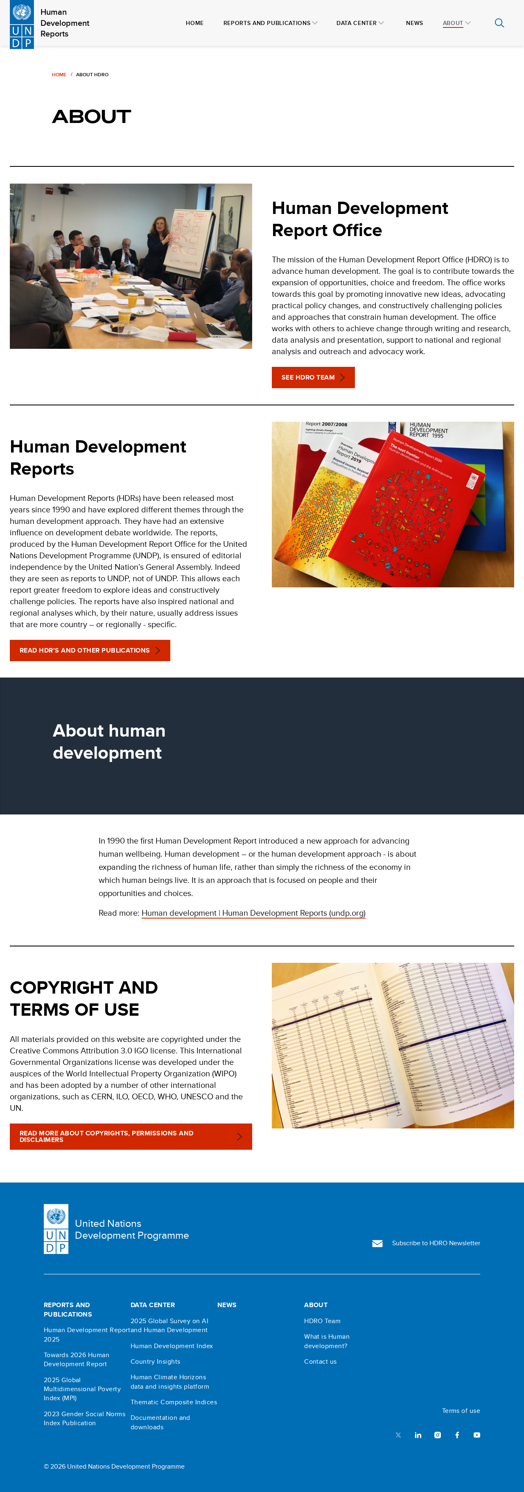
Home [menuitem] (195, 23)
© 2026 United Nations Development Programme (114, 1466)
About (316, 1305)
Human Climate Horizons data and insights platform (170, 1382)
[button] (313, 377)
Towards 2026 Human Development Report (77, 1360)
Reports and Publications (68, 1310)
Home (59, 74)
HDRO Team (322, 1321)
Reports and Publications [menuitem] (267, 23)
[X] (398, 1434)
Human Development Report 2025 (87, 1335)
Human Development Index (172, 1346)
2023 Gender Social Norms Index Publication (85, 1419)
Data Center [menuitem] (357, 23)
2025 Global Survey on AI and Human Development (170, 1326)
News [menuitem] (414, 23)
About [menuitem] (453, 23)
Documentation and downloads (160, 1422)
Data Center (153, 1305)
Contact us (320, 1361)
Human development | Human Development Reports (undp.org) (254, 913)
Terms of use (461, 1411)
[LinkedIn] (418, 1434)
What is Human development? (327, 1341)
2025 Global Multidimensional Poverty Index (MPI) (82, 1389)
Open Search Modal (499, 23)
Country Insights (156, 1361)
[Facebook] (457, 1434)
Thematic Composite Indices (174, 1402)
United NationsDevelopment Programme (132, 1229)
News (227, 1305)
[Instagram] (437, 1434)
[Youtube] (477, 1434)
